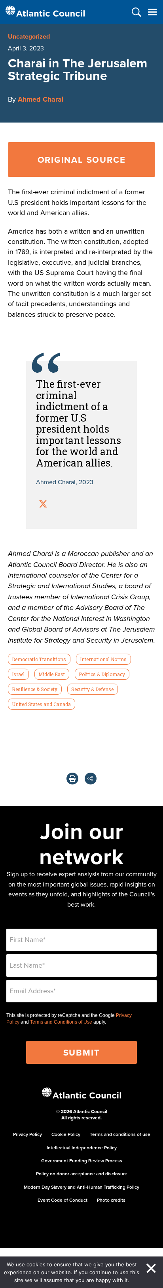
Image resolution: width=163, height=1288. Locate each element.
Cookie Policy (65, 1134)
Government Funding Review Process (81, 1160)
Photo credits (111, 1200)
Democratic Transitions (39, 659)
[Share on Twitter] (43, 505)
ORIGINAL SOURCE (82, 159)
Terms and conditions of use (120, 1134)
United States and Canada (41, 704)
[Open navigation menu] (152, 12)
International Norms (103, 659)
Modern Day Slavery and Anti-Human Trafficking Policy (81, 1187)
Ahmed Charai (41, 99)
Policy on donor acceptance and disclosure (81, 1173)
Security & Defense (92, 689)
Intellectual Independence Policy (82, 1147)
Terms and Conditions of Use (61, 1022)
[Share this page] (91, 778)
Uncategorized (29, 36)
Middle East (51, 674)
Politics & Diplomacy (102, 674)
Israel (18, 674)
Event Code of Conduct (62, 1200)
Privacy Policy (27, 1134)
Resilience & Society (34, 689)
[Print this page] (72, 778)
